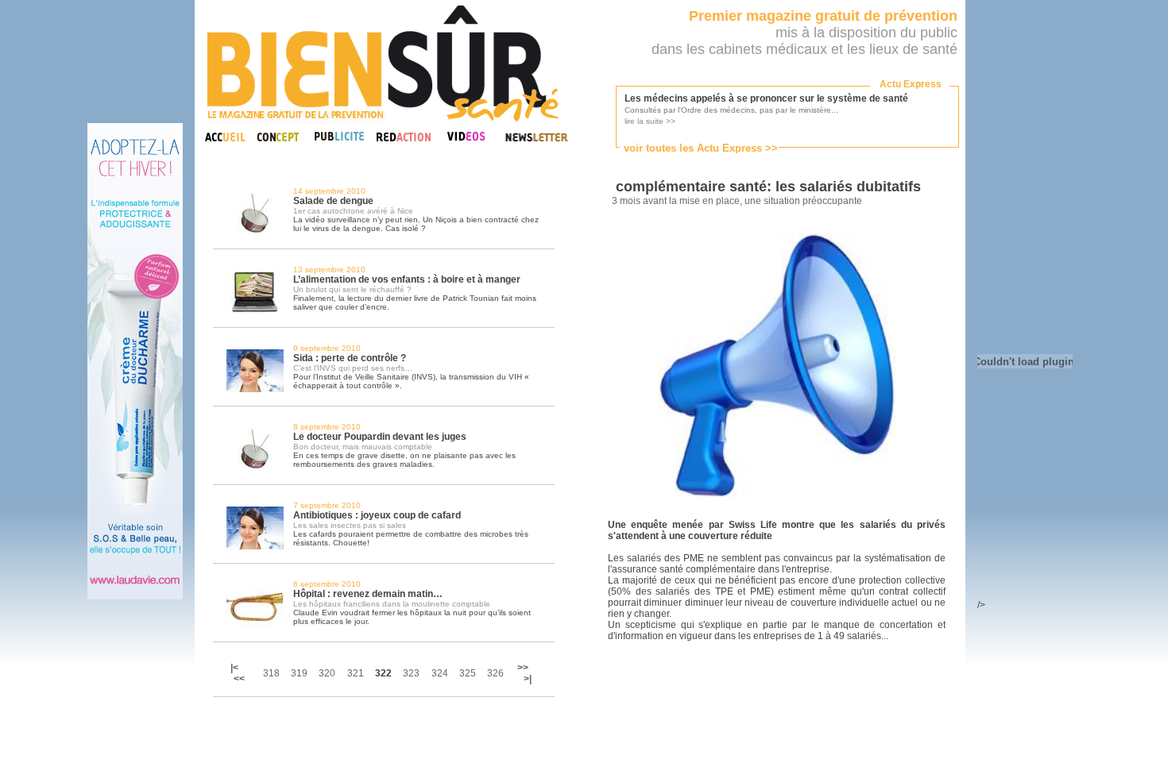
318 (271, 673)
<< (239, 678)
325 (467, 673)
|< (235, 667)
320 (327, 673)
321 (355, 673)
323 (411, 673)
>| (528, 678)
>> (522, 667)
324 (439, 673)
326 (495, 673)
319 (299, 673)
